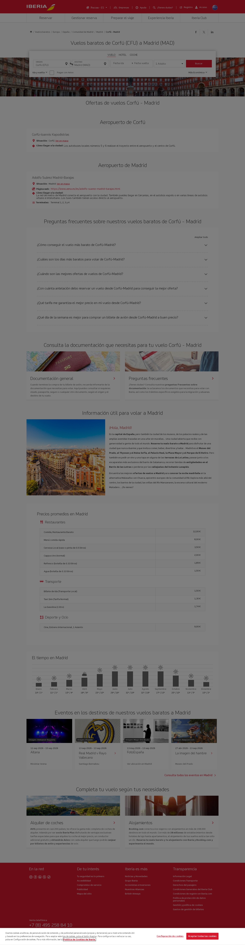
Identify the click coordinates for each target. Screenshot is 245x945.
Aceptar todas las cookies (202, 936)
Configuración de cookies (170, 936)
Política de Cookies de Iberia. (79, 939)
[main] (122, 936)
